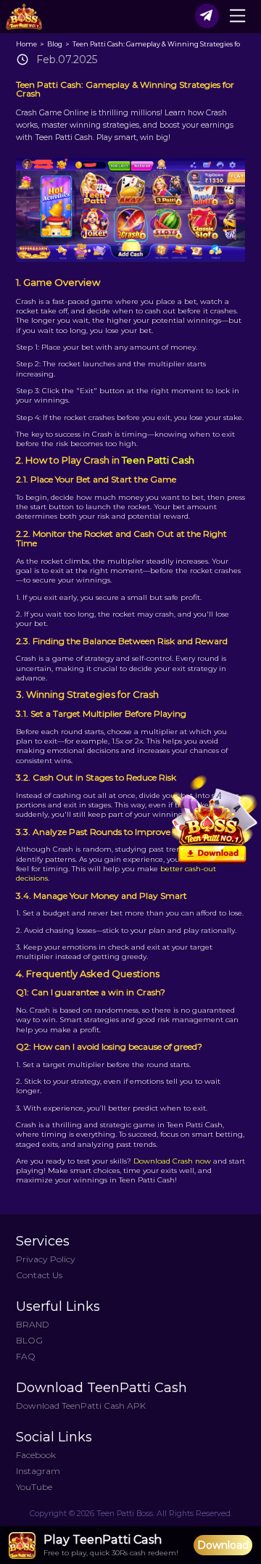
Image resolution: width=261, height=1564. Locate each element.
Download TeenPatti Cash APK (81, 1405)
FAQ (26, 1356)
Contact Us (39, 1274)
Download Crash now (172, 1161)
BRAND (32, 1324)
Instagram (38, 1470)
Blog (55, 44)
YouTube (34, 1486)
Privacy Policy (45, 1259)
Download (223, 1545)
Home (27, 44)
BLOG (29, 1340)
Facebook (36, 1454)
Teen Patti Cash (158, 460)
